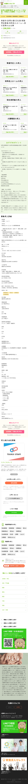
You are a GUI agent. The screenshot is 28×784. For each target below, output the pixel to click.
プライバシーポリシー (6, 717)
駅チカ (24, 528)
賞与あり (12, 531)
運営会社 (13, 717)
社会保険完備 (5, 534)
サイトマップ (18, 717)
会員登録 (18, 707)
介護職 (16, 534)
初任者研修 (4, 528)
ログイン (10, 707)
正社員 (11, 534)
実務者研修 (11, 528)
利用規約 (20, 715)
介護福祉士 (18, 528)
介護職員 (4, 537)
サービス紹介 (15, 715)
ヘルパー (22, 534)
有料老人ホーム (11, 537)
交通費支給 (18, 531)
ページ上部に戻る (14, 474)
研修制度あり (5, 531)
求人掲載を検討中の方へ (6, 715)
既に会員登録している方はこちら (14, 55)
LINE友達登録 (14, 512)
